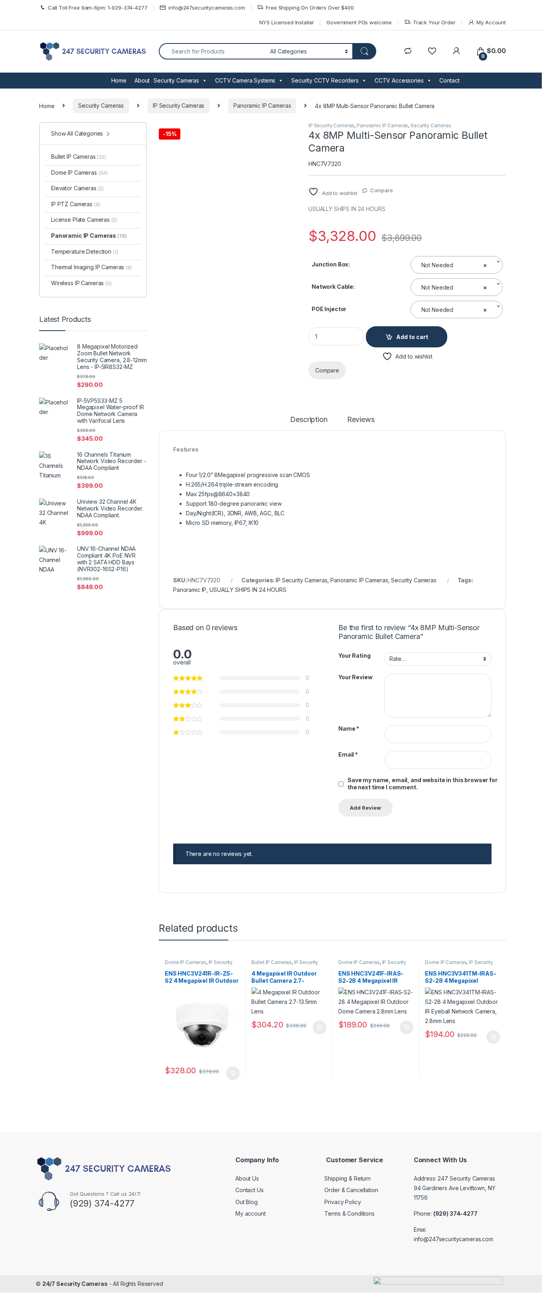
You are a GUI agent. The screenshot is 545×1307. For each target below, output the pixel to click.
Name (348, 728)
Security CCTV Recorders (325, 80)
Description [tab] (308, 420)
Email (348, 754)
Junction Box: (331, 264)
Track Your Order (434, 22)
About (142, 80)
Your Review (355, 677)
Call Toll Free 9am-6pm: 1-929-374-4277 (98, 7)
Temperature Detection (84, 251)
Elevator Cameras (77, 188)
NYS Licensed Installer (286, 22)
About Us (247, 1178)
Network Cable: (333, 286)
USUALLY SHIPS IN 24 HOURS (247, 589)
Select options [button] (230, 1073)
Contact (449, 80)
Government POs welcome (359, 22)
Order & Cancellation (351, 1190)
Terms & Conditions (349, 1213)
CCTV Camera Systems (245, 80)
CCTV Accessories (399, 80)
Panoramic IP (189, 589)
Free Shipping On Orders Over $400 (309, 7)
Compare (381, 190)
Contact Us (249, 1190)
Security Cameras (176, 80)
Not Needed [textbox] (454, 265)
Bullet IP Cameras (271, 962)
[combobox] (457, 265)
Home (118, 80)
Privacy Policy (342, 1202)
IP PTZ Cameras (75, 204)
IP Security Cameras (178, 105)
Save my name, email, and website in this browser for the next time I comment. (423, 784)
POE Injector (329, 309)
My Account (491, 22)
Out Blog (246, 1202)
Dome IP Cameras (185, 962)
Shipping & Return (347, 1178)
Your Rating (354, 655)
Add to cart (412, 336)
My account (250, 1213)
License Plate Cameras (84, 219)
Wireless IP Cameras (81, 283)
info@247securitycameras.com (206, 7)
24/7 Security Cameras (75, 1283)
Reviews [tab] (361, 420)
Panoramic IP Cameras (262, 105)
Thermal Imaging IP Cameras (91, 267)
